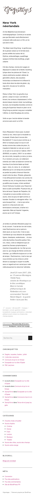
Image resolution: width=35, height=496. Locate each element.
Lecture (9, 434)
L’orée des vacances (12, 357)
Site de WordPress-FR (12, 484)
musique (13, 312)
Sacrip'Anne (9, 391)
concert (11, 310)
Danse (9, 429)
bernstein (6, 310)
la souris (8, 308)
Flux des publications (12, 479)
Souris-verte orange (11, 445)
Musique (24, 308)
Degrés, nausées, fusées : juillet (16, 354)
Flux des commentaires (13, 482)
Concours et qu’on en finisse (14, 360)
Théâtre (9, 440)
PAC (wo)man (9, 365)
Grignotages (6, 492)
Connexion (8, 476)
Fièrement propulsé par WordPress (21, 492)
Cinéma (9, 426)
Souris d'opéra (10, 423)
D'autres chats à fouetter (13, 421)
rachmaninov (21, 312)
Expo (8, 431)
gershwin (18, 310)
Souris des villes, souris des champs (17, 442)
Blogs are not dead (9, 461)
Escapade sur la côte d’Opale (15, 362)
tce (18, 314)
